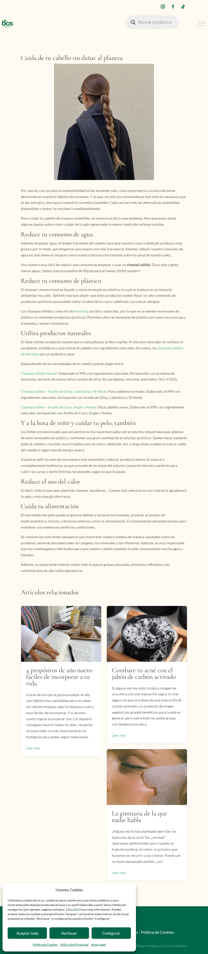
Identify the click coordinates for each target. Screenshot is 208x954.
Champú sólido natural (39, 373)
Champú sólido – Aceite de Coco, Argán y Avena (58, 407)
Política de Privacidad (74, 944)
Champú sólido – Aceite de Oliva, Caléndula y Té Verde (64, 391)
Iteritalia (81, 311)
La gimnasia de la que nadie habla (147, 815)
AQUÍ (77, 909)
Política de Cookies (45, 944)
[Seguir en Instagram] (163, 7)
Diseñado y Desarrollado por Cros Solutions (152, 946)
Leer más (33, 748)
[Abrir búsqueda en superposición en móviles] (152, 23)
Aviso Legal (98, 944)
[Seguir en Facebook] (173, 7)
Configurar (111, 933)
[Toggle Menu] (201, 23)
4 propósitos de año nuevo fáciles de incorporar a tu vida (61, 681)
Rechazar (69, 933)
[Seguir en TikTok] (183, 7)
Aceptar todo (27, 933)
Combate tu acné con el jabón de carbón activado (147, 675)
